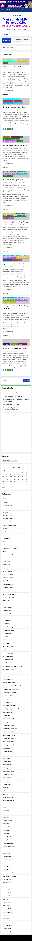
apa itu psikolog (7, 532)
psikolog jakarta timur (9, 257)
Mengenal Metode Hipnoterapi (12, 180)
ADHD (4, 499)
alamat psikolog (7, 505)
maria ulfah (6, 676)
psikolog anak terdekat (9, 745)
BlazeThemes (27, 938)
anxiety (5, 528)
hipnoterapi (7, 137)
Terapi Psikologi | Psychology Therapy (15, 222)
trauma (5, 63)
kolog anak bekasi (8, 653)
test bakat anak (7, 882)
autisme (5, 551)
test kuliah (6, 905)
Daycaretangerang (8, 584)
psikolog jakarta (8, 103)
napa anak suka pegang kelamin (11, 689)
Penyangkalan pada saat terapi (11, 699)
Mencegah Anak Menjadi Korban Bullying (13, 686)
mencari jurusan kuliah (9, 682)
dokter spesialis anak (8, 597)
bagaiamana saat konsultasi (10, 554)
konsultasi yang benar (9, 669)
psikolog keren (20, 213)
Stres (20, 260)
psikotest (15, 260)
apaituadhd (6, 535)
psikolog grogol (21, 61)
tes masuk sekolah (8, 873)
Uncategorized (7, 928)
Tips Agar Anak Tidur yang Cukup (13, 107)
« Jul (3, 487)
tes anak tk (6, 817)
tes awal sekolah (7, 820)
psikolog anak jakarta (8, 725)
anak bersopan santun (9, 509)
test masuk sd (7, 909)
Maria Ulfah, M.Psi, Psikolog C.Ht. (16, 21)
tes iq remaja (6, 853)
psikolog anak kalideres (10, 61)
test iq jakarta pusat (8, 896)
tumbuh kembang (18, 103)
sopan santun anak (8, 797)
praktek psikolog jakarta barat (11, 98)
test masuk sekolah (8, 912)
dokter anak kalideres (8, 594)
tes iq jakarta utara (8, 843)
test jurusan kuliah (8, 902)
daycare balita (6, 561)
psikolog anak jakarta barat (11, 58)
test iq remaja (6, 899)
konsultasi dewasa (8, 659)
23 (26, 479)
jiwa (22, 137)
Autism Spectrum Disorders (10, 548)
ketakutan (5, 650)
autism (5, 545)
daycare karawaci (7, 571)
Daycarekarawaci (7, 581)
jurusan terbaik (7, 633)
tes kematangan (7, 856)
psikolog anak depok (8, 718)
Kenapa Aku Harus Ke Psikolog (22, 39)
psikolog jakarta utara (9, 213)
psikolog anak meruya (9, 735)
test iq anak (6, 889)
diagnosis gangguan (8, 587)
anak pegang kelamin (8, 515)
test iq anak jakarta (8, 892)
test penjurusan (7, 918)
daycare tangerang (8, 574)
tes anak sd (6, 814)
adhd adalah (6, 502)
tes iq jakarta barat (8, 837)
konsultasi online (15, 139)
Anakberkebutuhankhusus (10, 525)
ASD (4, 541)
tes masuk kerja (7, 866)
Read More (5, 94)
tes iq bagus (23, 215)
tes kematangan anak (8, 859)
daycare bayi (6, 564)
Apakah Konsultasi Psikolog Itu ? (17, 10)
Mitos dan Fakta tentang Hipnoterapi (14, 145)
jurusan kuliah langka (8, 627)
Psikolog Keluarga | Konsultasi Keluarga (13, 396)
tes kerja (5, 863)
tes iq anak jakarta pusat (9, 827)
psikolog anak (17, 101)
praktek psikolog (20, 171)
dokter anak (6, 591)
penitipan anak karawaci (9, 692)
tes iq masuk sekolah (8, 846)
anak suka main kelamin (9, 522)
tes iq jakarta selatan (8, 840)
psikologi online (8, 176)
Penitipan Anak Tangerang (10, 696)
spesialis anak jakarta (9, 800)
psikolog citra (6, 748)
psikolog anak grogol (8, 722)
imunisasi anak (7, 613)
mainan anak (6, 673)
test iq (5, 218)
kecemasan (6, 139)
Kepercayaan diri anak (9, 646)
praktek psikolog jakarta (10, 141)
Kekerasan (6, 643)
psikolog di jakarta (8, 751)
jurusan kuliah (6, 623)
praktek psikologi (8, 101)
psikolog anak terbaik (8, 741)
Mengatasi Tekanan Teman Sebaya (14, 348)
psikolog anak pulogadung (10, 738)
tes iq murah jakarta (8, 850)
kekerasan (6, 640)
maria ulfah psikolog (9, 171)
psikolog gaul (6, 754)
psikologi (20, 141)
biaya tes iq (6, 558)
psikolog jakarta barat (19, 255)
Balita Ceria (6, 70)
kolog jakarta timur (8, 656)
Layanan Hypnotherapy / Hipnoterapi (14, 264)
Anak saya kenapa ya (8, 518)
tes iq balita (6, 833)
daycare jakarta (7, 568)
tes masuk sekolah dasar (9, 876)
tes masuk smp (7, 879)
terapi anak (6, 810)
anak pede (5, 512)
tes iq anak (6, 823)
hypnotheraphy (15, 137)
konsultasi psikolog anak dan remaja (12, 666)
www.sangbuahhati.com (9, 932)
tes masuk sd (6, 869)
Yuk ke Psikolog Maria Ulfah (11, 67)
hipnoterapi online (8, 607)
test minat (11, 218)
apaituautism (6, 538)
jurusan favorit (7, 620)
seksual (5, 791)
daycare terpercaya (8, 577)
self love (5, 794)
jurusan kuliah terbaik (8, 630)
